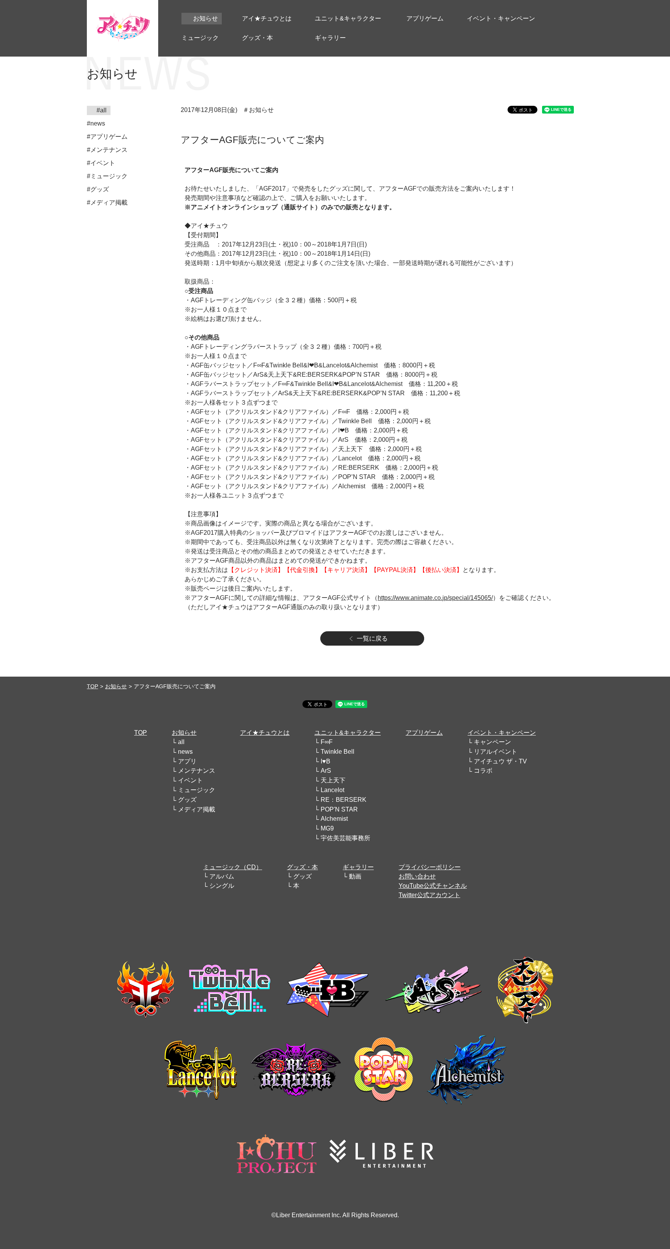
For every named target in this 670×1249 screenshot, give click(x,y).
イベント (190, 780)
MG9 (327, 828)
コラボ (483, 770)
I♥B (325, 761)
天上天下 (333, 780)
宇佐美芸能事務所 (345, 838)
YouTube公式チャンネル (433, 885)
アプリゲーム (424, 732)
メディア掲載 (196, 809)
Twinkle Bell (337, 751)
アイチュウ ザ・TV (500, 761)
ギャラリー (358, 867)
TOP (92, 686)
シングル (221, 885)
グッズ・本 (302, 867)
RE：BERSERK (343, 799)
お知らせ (116, 686)
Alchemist (334, 818)
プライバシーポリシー (430, 867)
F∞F (327, 742)
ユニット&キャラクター (347, 732)
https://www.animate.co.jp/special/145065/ (435, 597)
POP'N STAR (339, 809)
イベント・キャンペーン (502, 732)
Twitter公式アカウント (429, 895)
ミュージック (196, 790)
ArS (326, 770)
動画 (355, 876)
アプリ (187, 761)
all (181, 742)
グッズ (187, 799)
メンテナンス (196, 770)
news (185, 751)
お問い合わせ (417, 876)
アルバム (221, 876)
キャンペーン (492, 742)
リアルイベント (495, 751)
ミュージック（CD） (232, 867)
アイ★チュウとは (265, 732)
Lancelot (332, 790)
